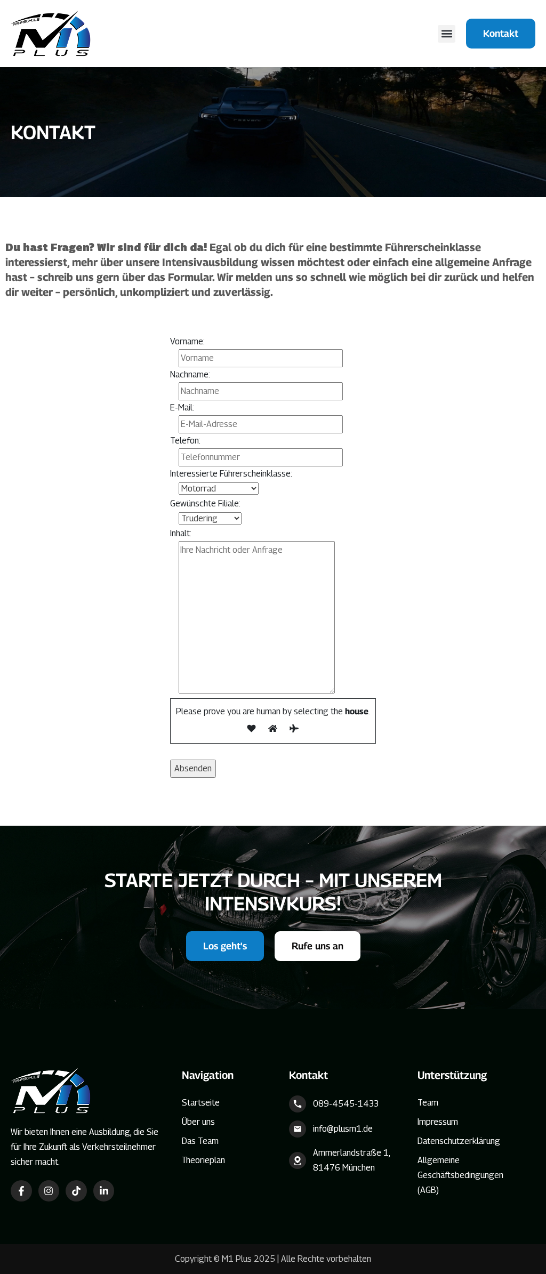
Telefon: (185, 441)
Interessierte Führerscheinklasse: (231, 474)
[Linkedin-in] (104, 1191)
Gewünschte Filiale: (205, 503)
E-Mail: (182, 407)
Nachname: (190, 374)
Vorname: (187, 341)
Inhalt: (180, 533)
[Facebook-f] (21, 1191)
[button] (446, 34)
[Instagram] (49, 1191)
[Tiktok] (76, 1191)
